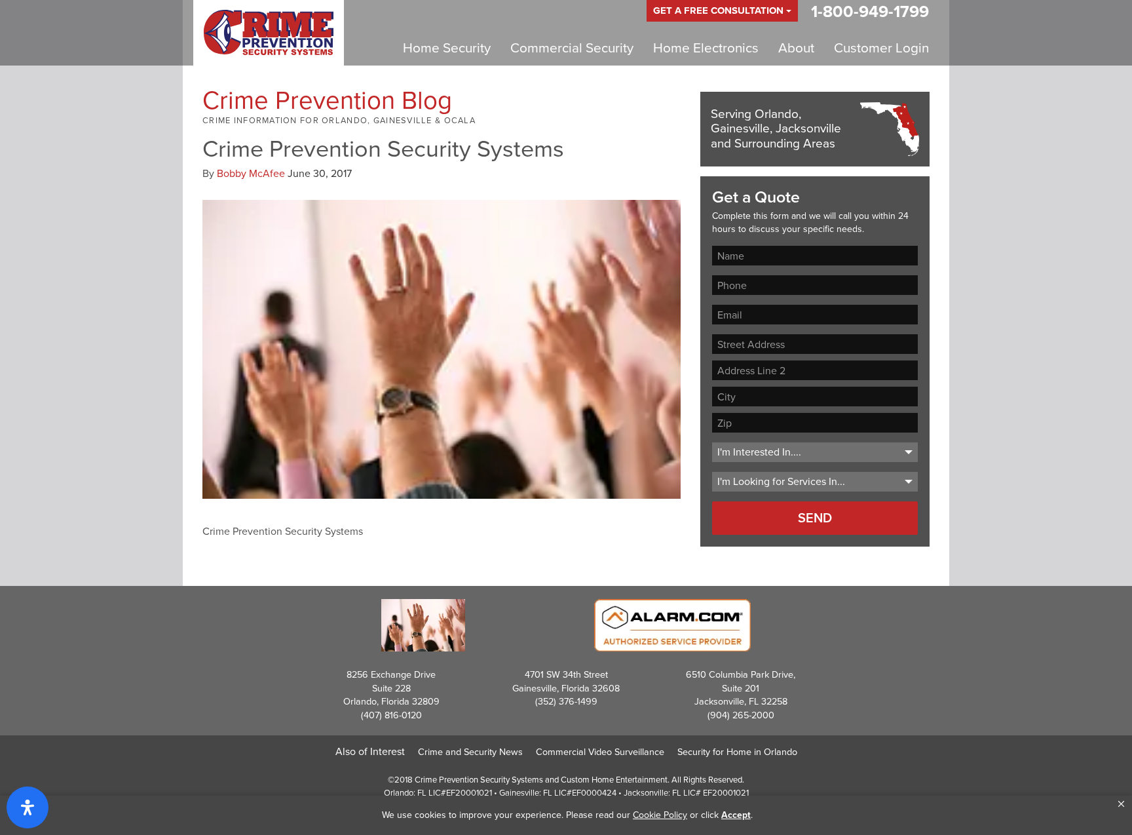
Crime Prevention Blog (327, 100)
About (796, 48)
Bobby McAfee (251, 173)
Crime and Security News (470, 752)
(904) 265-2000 (741, 715)
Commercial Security (571, 48)
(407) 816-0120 (391, 715)
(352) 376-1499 (566, 701)
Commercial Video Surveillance (600, 752)
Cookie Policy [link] (660, 815)
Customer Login (881, 48)
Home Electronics (706, 48)
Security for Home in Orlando (737, 752)
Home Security (447, 48)
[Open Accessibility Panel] (27, 807)
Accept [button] (736, 815)
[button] (1121, 804)
